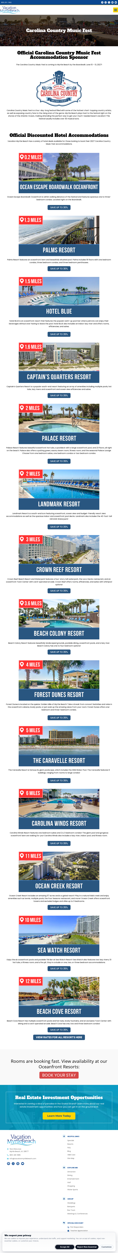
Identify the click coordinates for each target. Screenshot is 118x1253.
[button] (115, 9)
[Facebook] (8, 1163)
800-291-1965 (6, 2)
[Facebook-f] (102, 2)
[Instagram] (106, 2)
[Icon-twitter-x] (109, 2)
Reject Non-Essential (87, 1247)
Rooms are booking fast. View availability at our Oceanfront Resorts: (59, 1064)
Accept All (64, 1247)
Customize (107, 1247)
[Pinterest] (112, 2)
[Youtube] (116, 2)
